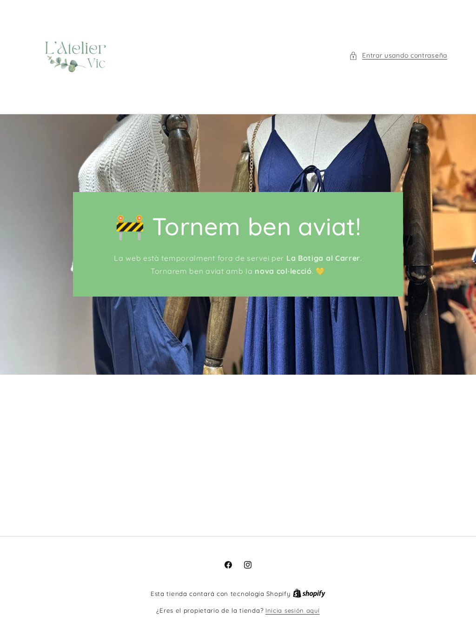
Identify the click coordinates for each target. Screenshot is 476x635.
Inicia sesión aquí (292, 610)
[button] (398, 55)
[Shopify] (309, 593)
